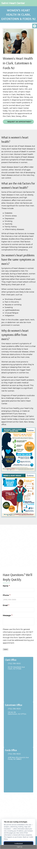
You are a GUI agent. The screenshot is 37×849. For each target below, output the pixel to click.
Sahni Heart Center (13, 3)
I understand (18, 843)
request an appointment (19, 122)
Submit (5, 649)
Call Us (19, 847)
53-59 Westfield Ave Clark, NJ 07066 (16, 668)
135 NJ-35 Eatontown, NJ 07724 (17, 713)
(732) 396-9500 (14, 663)
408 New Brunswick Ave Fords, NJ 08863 (18, 758)
